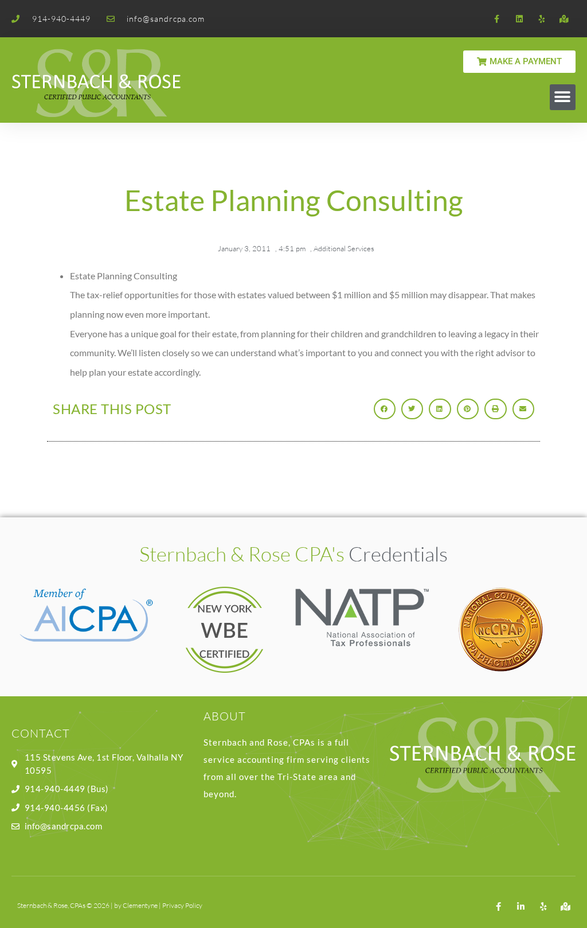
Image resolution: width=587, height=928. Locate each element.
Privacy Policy (182, 905)
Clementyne (140, 905)
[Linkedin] (519, 18)
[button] (563, 97)
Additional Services (344, 248)
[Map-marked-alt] (564, 18)
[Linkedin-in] (520, 906)
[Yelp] (542, 18)
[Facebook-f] (497, 18)
